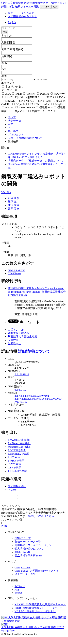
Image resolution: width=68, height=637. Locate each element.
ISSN (4, 63)
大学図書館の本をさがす (22, 16)
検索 (55, 6)
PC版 (4, 526)
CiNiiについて (23, 538)
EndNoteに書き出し (19, 443)
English (12, 22)
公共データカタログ (43, 111)
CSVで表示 (14, 467)
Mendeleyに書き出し (20, 446)
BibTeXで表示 (16, 460)
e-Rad (47, 104)
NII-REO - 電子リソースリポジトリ (35, 611)
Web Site (6, 192)
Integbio (58, 104)
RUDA (50, 97)
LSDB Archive (26, 107)
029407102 (20, 389)
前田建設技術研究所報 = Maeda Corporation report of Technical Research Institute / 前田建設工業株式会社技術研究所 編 (37, 292)
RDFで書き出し (17, 450)
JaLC (8, 93)
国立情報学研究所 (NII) (28, 555)
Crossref (31, 93)
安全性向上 (14, 340)
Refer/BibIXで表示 (18, 453)
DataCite (44, 93)
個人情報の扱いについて (29, 548)
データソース (9, 90)
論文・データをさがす (21, 13)
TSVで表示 (14, 464)
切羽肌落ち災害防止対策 (22, 336)
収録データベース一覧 (28, 541)
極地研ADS (46, 107)
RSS (17, 589)
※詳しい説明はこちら (41, 516)
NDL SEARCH (16, 270)
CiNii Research (23, 567)
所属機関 (6, 56)
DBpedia (20, 104)
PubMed (10, 107)
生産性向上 (14, 343)
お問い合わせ (22, 552)
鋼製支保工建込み (18, 333)
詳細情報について (34, 351)
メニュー (45, 6)
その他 (12, 489)
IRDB (19, 93)
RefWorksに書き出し (20, 439)
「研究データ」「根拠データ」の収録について (35, 160)
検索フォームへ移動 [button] (27, 6)
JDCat (61, 97)
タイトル (6, 35)
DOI (3, 69)
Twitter (18, 592)
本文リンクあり (14, 86)
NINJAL (10, 101)
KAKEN (34, 104)
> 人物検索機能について (28, 138)
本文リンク (8, 83)
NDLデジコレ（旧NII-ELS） (25, 97)
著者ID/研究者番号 (12, 49)
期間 (4, 76)
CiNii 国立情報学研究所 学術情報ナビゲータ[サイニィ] (33, 2)
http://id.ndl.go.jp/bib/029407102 (32, 395)
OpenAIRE (21, 111)
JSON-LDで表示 (17, 471)
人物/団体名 (8, 42)
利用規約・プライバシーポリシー (34, 545)
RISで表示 (14, 457)
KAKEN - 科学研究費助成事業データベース (40, 604)
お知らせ (20, 586)
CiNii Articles (26, 101)
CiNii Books (44, 101)
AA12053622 (22, 374)
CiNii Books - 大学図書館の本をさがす (37, 570)
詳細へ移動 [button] (8, 6)
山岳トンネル (16, 329)
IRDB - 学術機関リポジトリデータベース (39, 608)
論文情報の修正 (17, 486)
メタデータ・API (25, 574)
